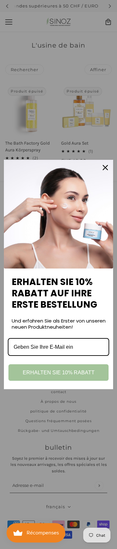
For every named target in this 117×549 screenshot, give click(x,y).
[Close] (105, 167)
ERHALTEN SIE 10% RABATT (59, 372)
